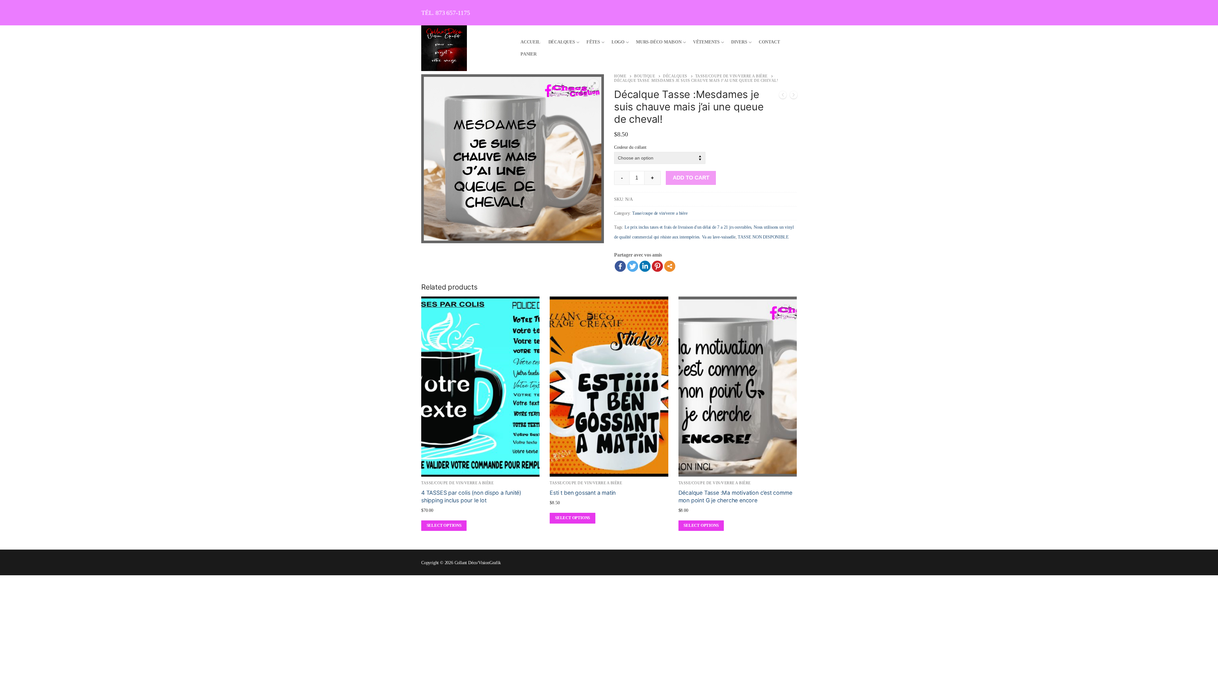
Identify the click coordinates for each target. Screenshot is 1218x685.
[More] (669, 266)
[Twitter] (632, 266)
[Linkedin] (645, 266)
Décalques (675, 76)
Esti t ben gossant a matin (583, 492)
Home (620, 76)
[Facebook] (620, 266)
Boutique (644, 76)
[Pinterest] (657, 266)
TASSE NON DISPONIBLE (763, 237)
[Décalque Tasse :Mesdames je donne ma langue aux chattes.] (783, 96)
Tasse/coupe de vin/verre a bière (731, 76)
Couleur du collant (630, 147)
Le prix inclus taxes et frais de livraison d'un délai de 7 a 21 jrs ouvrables (688, 227)
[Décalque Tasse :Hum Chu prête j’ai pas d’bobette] (793, 96)
